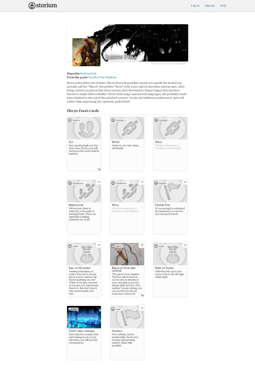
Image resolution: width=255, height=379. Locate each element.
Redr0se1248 (88, 73)
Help (223, 5)
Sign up (210, 5)
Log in (195, 5)
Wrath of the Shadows (102, 77)
